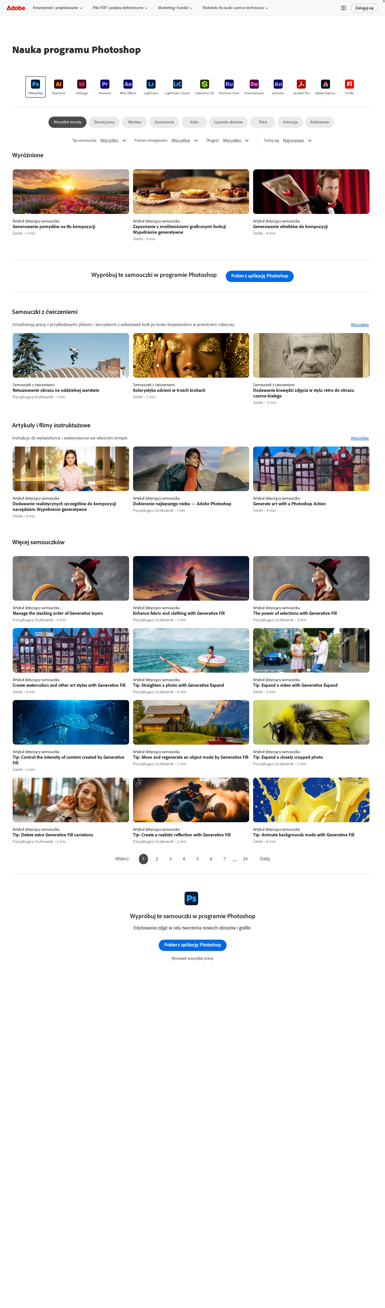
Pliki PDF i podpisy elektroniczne (118, 7)
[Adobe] (15, 8)
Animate (278, 93)
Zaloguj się (364, 7)
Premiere (105, 93)
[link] (35, 87)
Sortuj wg (271, 140)
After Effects (128, 93)
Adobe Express (325, 93)
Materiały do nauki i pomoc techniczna (233, 7)
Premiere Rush (229, 93)
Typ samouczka (84, 140)
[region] (71, 205)
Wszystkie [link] (360, 324)
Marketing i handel (173, 7)
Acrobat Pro (301, 93)
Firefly (349, 93)
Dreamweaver (254, 93)
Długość (212, 140)
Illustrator (58, 93)
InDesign (82, 93)
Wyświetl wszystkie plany (193, 958)
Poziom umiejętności (150, 140)
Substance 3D (204, 93)
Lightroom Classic (177, 93)
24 (245, 858)
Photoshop (35, 93)
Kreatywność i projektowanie (55, 7)
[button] (343, 7)
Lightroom (151, 93)
